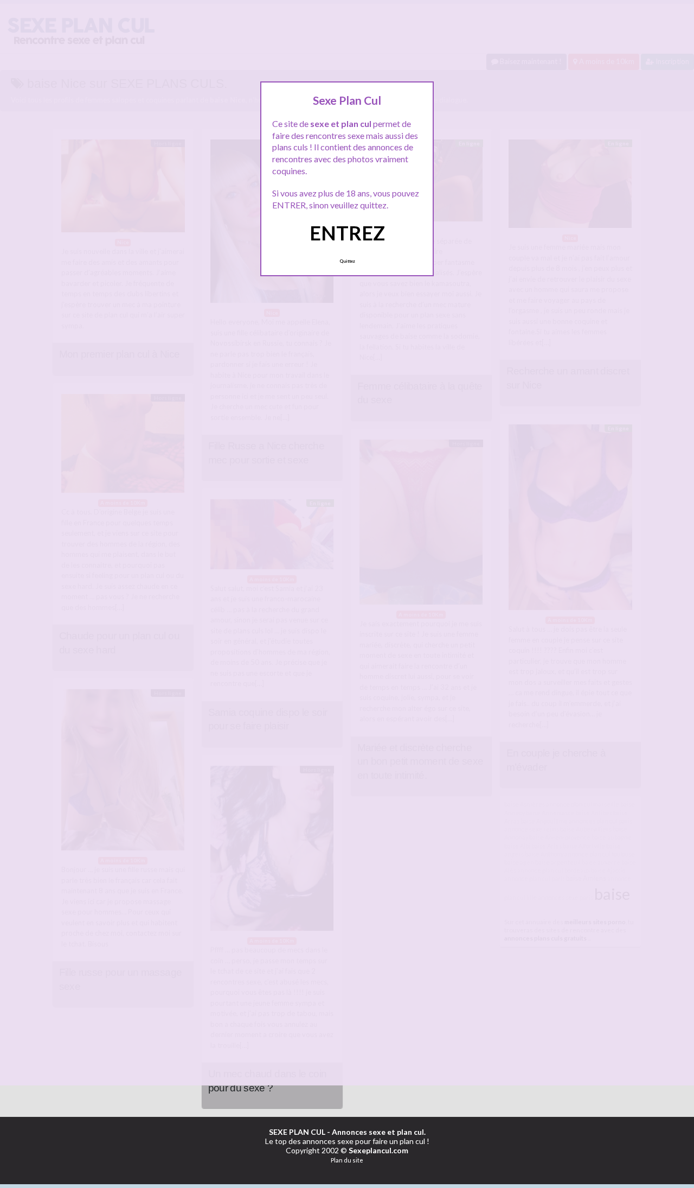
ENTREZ (347, 233)
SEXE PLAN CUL (297, 1131)
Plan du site (347, 1160)
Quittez (347, 261)
